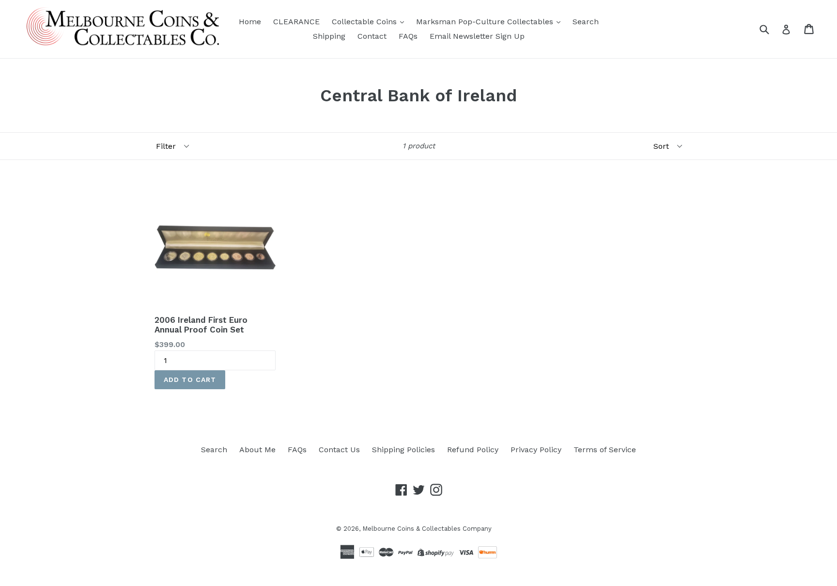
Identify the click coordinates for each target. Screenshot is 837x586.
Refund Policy (472, 449)
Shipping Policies (403, 449)
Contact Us (339, 449)
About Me (257, 449)
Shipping (329, 36)
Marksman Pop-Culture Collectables (486, 21)
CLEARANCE (296, 21)
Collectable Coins (365, 21)
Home (250, 21)
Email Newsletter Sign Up (477, 36)
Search (586, 21)
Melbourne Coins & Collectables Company (427, 528)
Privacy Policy (536, 449)
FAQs (408, 36)
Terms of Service (605, 449)
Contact (372, 36)
